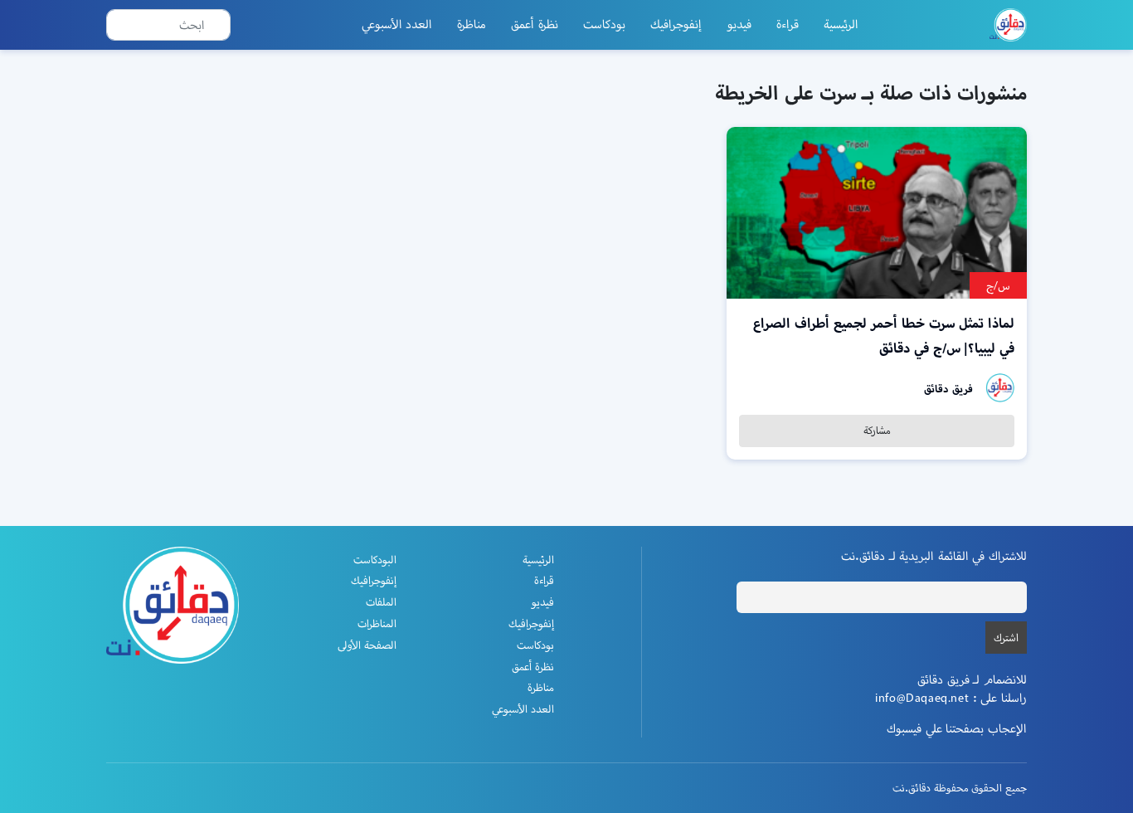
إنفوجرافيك (676, 24)
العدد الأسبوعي (397, 24)
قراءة (787, 24)
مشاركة (877, 430)
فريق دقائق (948, 389)
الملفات (381, 602)
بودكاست (604, 24)
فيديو (739, 24)
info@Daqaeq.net (922, 697)
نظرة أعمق (534, 24)
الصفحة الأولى (367, 645)
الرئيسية (841, 24)
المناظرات (376, 623)
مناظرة (471, 24)
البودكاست (374, 559)
